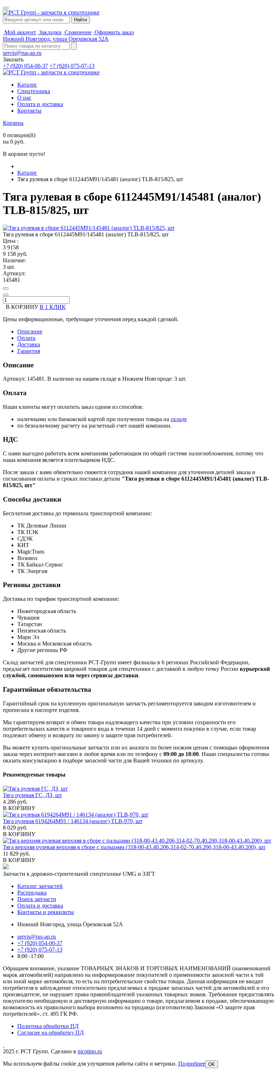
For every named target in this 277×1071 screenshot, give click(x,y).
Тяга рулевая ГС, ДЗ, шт (32, 795)
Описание (29, 331)
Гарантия (28, 351)
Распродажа (32, 892)
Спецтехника (33, 91)
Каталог (27, 85)
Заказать (13, 59)
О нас (24, 98)
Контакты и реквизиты (45, 912)
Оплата (26, 338)
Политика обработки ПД (48, 1026)
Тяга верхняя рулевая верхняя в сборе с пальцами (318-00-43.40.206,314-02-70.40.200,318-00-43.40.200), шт (134, 847)
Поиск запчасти (36, 899)
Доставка (28, 344)
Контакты (29, 111)
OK (211, 1064)
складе (179, 419)
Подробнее (191, 1064)
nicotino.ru (90, 1051)
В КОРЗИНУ (19, 808)
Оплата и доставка (40, 104)
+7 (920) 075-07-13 (71, 66)
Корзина (13, 123)
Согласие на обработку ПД (50, 1033)
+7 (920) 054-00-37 (25, 66)
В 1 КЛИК (53, 307)
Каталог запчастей (40, 886)
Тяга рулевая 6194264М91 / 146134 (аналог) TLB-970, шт (72, 821)
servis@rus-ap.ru (22, 53)
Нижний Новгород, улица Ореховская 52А (56, 39)
